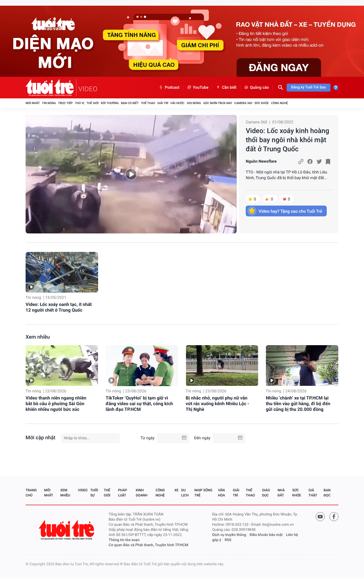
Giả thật (313, 492)
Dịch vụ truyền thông (229, 535)
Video (83, 490)
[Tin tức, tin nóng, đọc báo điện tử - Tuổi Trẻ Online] (51, 87)
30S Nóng (194, 103)
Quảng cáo (259, 87)
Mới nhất (33, 103)
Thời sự (94, 492)
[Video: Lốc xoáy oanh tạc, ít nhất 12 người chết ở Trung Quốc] (62, 272)
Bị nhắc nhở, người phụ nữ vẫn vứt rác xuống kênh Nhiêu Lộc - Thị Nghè (217, 403)
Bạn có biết (129, 103)
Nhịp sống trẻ (203, 492)
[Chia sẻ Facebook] (310, 161)
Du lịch (185, 492)
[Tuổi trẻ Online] (67, 530)
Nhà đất (281, 492)
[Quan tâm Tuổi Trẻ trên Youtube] (320, 516)
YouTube (200, 87)
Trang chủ (31, 492)
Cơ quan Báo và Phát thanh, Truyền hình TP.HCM (148, 545)
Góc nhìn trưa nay (217, 103)
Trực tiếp (65, 103)
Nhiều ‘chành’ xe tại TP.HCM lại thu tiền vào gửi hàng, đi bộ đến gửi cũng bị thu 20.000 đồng (298, 403)
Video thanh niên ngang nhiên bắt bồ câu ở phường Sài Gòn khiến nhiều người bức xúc (56, 403)
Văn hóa (221, 492)
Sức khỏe (262, 103)
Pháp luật (122, 492)
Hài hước (178, 103)
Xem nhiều (38, 337)
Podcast (172, 87)
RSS (228, 540)
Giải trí (162, 103)
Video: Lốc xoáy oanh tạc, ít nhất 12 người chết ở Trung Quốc (59, 307)
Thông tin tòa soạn (124, 540)
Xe (176, 490)
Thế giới (92, 103)
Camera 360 (243, 103)
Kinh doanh (141, 492)
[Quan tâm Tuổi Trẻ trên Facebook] (333, 516)
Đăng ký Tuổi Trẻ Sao (308, 87)
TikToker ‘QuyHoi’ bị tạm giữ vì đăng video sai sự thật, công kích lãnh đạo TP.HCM (139, 403)
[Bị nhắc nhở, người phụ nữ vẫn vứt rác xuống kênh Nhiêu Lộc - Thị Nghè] (222, 365)
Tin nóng (49, 103)
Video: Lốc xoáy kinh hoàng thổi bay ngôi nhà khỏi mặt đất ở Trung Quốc (287, 140)
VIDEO (88, 89)
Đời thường (110, 103)
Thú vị (79, 103)
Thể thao (148, 103)
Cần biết (229, 87)
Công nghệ (279, 103)
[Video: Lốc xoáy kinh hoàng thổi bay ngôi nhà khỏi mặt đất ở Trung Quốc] (131, 174)
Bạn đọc (327, 492)
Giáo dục (266, 492)
